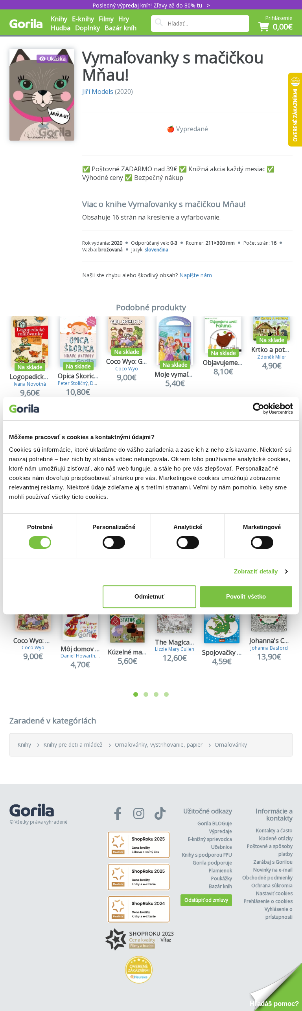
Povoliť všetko (246, 596)
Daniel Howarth (78, 655)
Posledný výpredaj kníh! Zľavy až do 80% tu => (151, 5)
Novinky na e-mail (273, 869)
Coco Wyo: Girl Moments (142, 361)
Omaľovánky (231, 744)
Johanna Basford (269, 648)
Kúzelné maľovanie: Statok (146, 652)
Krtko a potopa (273, 349)
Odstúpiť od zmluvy (206, 900)
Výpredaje (220, 831)
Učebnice (221, 847)
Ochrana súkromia (272, 885)
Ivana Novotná (30, 384)
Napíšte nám (195, 275)
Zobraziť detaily (256, 571)
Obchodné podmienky (267, 877)
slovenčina (156, 249)
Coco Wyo (126, 368)
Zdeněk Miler (271, 356)
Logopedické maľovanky (45, 376)
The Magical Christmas (189, 642)
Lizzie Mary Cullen (174, 649)
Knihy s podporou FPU (207, 855)
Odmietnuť (149, 596)
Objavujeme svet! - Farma (240, 362)
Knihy (24, 744)
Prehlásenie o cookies (268, 901)
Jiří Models (97, 91)
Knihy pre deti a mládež (73, 744)
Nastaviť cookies (274, 893)
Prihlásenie (279, 18)
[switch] (114, 542)
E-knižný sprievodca (210, 839)
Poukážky (221, 878)
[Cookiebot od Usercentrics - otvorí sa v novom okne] (258, 408)
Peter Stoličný (73, 383)
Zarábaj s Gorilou (273, 862)
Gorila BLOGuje (214, 823)
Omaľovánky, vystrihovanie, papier (159, 744)
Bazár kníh (120, 28)
